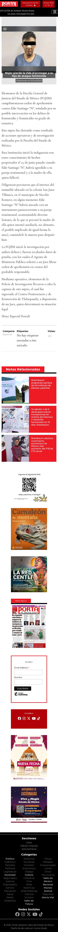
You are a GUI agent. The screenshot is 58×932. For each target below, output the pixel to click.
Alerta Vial (48, 897)
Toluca (48, 858)
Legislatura (10, 871)
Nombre (18, 677)
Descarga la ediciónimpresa (30, 4)
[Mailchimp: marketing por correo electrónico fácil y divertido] (21, 695)
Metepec (48, 862)
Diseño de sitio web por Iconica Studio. (29, 928)
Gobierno (10, 862)
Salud (10, 894)
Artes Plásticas (29, 891)
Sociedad (10, 875)
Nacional (7, 334)
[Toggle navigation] (55, 12)
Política (10, 858)
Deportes (48, 894)
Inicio (29, 842)
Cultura (29, 875)
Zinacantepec (48, 865)
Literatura (29, 878)
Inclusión (29, 865)
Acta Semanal (29, 849)
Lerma (48, 868)
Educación (10, 891)
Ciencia (29, 894)
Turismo (29, 897)
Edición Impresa (29, 846)
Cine (29, 881)
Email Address (21, 668)
